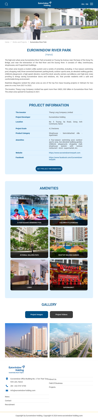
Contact (8, 401)
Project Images (36, 315)
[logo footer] (16, 373)
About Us (52, 379)
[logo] (44, 4)
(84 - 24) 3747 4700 (18, 386)
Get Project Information (49, 169)
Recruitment (10, 405)
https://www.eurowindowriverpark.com (64, 153)
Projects (52, 387)
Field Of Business (56, 383)
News (7, 397)
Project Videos (61, 315)
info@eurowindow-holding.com (22, 390)
